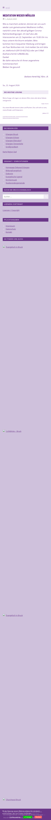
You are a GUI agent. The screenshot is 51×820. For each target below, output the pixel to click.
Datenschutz (11, 229)
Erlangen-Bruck (12, 134)
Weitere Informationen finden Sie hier (11, 118)
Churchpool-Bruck (13, 799)
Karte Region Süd (10, 152)
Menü (8, 8)
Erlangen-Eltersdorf (13, 140)
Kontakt (9, 232)
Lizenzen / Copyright (11, 210)
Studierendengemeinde (15, 183)
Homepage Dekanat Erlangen (17, 167)
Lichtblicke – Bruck (13, 431)
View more (35, 814)
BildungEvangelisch (13, 170)
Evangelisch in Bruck (14, 247)
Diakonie (9, 173)
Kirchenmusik (11, 180)
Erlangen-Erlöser (12, 137)
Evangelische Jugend (14, 176)
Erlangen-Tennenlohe (14, 143)
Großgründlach (12, 147)
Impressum (10, 226)
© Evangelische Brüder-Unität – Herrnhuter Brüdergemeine (15, 116)
